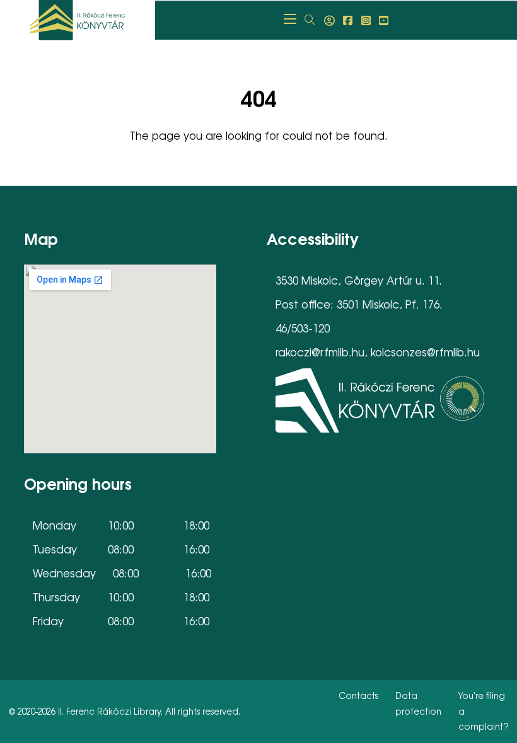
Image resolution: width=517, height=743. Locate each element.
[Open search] (310, 20)
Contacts (358, 695)
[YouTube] (383, 20)
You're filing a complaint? (483, 710)
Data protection (418, 703)
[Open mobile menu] (290, 19)
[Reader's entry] (329, 20)
